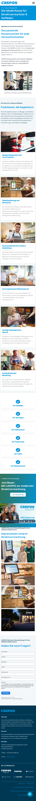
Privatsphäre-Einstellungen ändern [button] (23, 787)
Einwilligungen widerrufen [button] (26, 795)
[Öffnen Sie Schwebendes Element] (30, 794)
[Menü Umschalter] (33, 3)
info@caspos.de (10, 757)
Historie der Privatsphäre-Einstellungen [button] (22, 791)
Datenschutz (30, 783)
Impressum (22, 783)
